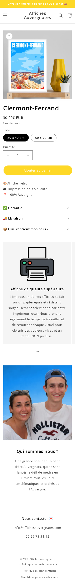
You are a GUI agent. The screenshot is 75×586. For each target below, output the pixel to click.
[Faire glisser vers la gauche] (27, 351)
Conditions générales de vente (39, 577)
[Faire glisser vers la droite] (47, 351)
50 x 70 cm (43, 138)
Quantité (9, 147)
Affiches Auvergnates (42, 559)
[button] (5, 15)
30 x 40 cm (16, 138)
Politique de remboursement (39, 564)
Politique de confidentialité (39, 570)
